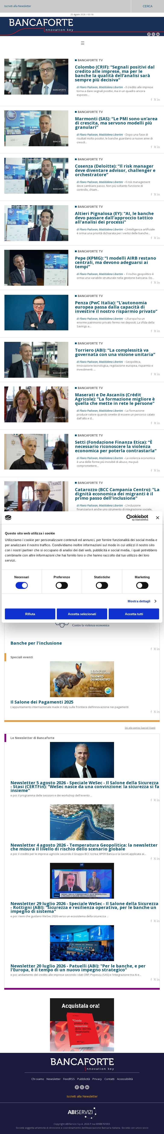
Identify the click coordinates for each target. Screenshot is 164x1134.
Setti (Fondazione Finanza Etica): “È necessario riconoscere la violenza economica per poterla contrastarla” (116, 446)
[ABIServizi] (82, 1113)
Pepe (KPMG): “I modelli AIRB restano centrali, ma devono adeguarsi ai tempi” (115, 262)
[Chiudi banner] (157, 517)
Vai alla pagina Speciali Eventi (140, 727)
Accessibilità (125, 1079)
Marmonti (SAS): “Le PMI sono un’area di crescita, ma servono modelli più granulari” (116, 123)
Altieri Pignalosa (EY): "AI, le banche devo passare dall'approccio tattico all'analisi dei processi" (114, 217)
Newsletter (54, 1079)
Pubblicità (83, 1079)
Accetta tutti (134, 614)
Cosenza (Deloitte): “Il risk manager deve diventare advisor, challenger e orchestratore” (115, 170)
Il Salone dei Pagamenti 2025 (41, 702)
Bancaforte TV (90, 60)
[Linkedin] (158, 100)
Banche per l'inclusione (36, 643)
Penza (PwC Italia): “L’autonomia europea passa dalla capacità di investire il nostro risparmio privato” (116, 307)
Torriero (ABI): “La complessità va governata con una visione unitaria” (115, 352)
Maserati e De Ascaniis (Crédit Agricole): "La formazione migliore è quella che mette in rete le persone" (115, 399)
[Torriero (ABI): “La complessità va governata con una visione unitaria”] (36, 377)
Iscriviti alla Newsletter (17, 6)
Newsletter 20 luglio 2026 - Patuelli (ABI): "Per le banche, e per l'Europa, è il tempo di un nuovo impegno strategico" (78, 968)
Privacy (97, 1079)
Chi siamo (37, 1079)
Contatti (109, 1079)
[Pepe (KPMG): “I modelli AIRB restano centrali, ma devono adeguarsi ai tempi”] (36, 284)
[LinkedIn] (158, 34)
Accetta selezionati (82, 614)
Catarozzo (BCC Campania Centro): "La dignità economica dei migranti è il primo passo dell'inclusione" (117, 493)
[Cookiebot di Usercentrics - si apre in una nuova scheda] (129, 517)
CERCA (147, 6)
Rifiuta (30, 614)
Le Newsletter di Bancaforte (32, 738)
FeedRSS (69, 1079)
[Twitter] (153, 34)
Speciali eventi (21, 657)
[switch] (62, 585)
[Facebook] (149, 34)
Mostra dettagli (139, 601)
